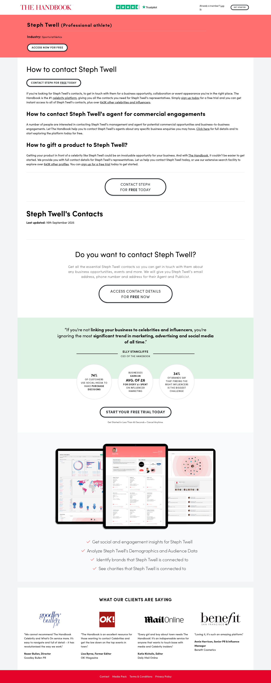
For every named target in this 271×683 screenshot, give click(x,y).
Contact (104, 676)
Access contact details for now (135, 294)
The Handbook (198, 155)
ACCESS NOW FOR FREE (47, 47)
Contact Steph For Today (54, 82)
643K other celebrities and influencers (125, 102)
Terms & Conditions (141, 676)
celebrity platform (65, 98)
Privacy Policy (163, 676)
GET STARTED (240, 7)
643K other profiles (56, 164)
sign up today (190, 98)
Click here (203, 129)
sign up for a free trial (95, 164)
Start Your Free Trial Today (135, 411)
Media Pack (119, 676)
